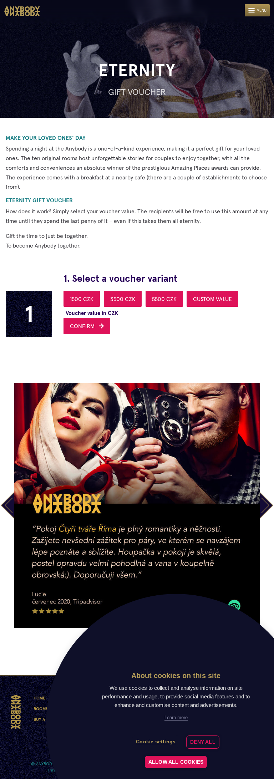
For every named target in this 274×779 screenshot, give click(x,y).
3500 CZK (122, 298)
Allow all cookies (175, 762)
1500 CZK (81, 298)
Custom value (212, 298)
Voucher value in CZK (92, 313)
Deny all (202, 742)
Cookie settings (156, 741)
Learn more (176, 717)
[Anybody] (22, 11)
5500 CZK (164, 298)
